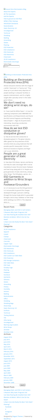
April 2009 (7, 373)
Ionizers (6, 291)
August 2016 (8, 337)
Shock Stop (7, 306)
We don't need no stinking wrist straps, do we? (18, 105)
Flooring (6, 45)
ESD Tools (7, 265)
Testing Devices (9, 315)
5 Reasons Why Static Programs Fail (15, 212)
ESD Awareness (9, 54)
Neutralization (8, 26)
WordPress (7, 419)
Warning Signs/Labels (11, 325)
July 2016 (7, 339)
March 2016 (8, 349)
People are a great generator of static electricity (15, 156)
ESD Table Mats (9, 263)
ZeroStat (6, 330)
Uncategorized (8, 31)
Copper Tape (8, 244)
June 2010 (7, 363)
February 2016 (8, 351)
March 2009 (8, 375)
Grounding (7, 40)
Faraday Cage (8, 268)
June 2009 (7, 368)
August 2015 (8, 361)
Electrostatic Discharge (11, 62)
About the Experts (10, 12)
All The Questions (9, 14)
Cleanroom (7, 57)
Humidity (7, 289)
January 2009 (8, 380)
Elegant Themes (17, 416)
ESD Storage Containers (11, 260)
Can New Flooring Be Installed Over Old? (17, 215)
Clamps (6, 237)
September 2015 (9, 359)
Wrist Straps (8, 327)
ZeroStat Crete (8, 332)
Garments (7, 277)
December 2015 (9, 356)
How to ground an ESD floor (13, 19)
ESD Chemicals (9, 52)
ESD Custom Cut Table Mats (13, 256)
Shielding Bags (9, 303)
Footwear (7, 272)
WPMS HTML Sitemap (11, 21)
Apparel (6, 232)
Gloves (6, 43)
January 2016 (8, 354)
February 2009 (8, 378)
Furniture (7, 275)
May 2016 (7, 344)
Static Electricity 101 (10, 28)
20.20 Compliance (9, 59)
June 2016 (7, 342)
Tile (5, 318)
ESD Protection (8, 47)
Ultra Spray (7, 320)
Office (6, 299)
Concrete (7, 241)
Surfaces (6, 310)
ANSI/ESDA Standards (11, 23)
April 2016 (7, 347)
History (6, 287)
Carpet (6, 234)
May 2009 (7, 371)
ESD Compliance (9, 50)
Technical (7, 33)
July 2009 (7, 366)
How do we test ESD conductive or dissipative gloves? (16, 130)
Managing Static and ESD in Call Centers (17, 210)
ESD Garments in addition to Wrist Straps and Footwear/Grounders (18, 180)
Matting (6, 38)
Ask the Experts (9, 16)
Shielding (7, 35)
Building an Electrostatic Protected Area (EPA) (18, 81)
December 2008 (9, 383)
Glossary (6, 279)
